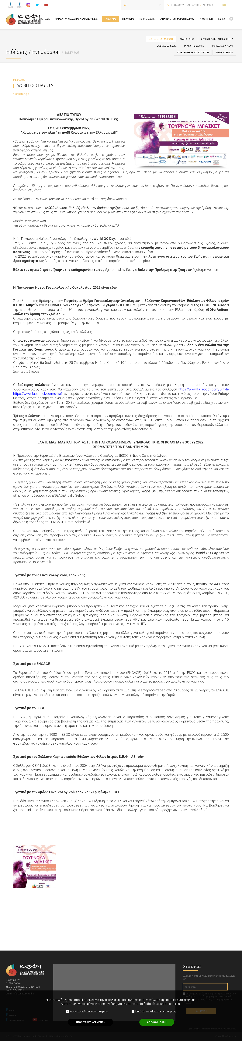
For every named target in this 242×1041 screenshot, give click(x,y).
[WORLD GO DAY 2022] (34, 866)
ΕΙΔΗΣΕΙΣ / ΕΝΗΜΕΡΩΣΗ (161, 38)
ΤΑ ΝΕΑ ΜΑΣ (72, 53)
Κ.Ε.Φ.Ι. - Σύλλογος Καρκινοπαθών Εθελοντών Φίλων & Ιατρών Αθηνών (23, 19)
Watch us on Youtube (46, 5)
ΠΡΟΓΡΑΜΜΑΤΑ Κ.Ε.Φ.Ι (222, 45)
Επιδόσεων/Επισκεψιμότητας (155, 1011)
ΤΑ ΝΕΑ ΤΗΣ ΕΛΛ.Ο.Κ (194, 45)
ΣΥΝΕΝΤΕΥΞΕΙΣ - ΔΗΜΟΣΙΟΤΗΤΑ (217, 38)
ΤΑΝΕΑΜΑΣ (110, 18)
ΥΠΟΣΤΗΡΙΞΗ (206, 18)
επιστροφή (22, 93)
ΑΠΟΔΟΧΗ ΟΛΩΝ (157, 1022)
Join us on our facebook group (19, 5)
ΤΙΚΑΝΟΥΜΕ (128, 18)
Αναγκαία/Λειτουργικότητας (89, 1011)
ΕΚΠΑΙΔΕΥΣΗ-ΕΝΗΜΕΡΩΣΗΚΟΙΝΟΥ (177, 18)
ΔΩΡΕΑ (221, 18)
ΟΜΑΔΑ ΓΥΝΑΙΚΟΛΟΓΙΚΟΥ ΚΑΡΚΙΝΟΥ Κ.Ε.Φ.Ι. (77, 18)
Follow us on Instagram (28, 5)
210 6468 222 (177, 5)
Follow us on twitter (37, 5)
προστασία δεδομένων (144, 1004)
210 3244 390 (209, 5)
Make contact (224, 5)
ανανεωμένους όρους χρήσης (97, 1004)
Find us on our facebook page (10, 5)
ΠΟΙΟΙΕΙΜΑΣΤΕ (147, 18)
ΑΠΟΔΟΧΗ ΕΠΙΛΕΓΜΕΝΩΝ (90, 1022)
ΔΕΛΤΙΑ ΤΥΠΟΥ (187, 38)
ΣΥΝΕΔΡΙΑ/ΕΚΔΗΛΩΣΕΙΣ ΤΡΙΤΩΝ (193, 52)
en (231, 18)
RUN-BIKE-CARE (41, 18)
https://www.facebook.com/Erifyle (203, 389)
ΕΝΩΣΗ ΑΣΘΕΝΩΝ (224, 52)
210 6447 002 (193, 5)
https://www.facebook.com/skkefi (38, 394)
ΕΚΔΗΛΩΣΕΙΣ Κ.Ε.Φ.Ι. (167, 45)
